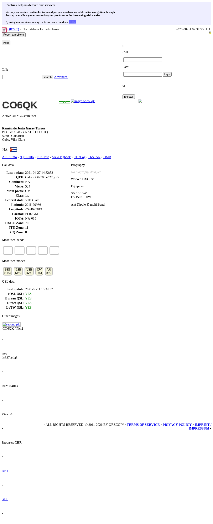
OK (73, 22)
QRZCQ (13, 29)
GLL (5, 499)
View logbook (61, 157)
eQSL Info (27, 157)
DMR (107, 157)
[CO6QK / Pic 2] (11, 324)
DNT (5, 471)
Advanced (61, 77)
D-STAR (94, 157)
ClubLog (79, 157)
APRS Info (9, 157)
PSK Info (43, 157)
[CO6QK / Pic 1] (83, 101)
